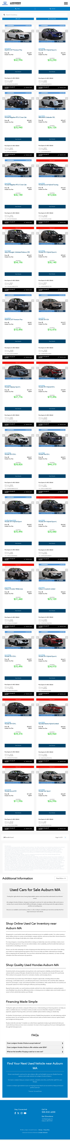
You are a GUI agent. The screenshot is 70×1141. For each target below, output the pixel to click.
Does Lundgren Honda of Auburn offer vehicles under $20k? (27, 1047)
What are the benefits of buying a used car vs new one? (25, 1052)
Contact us (10, 1085)
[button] (32, 31)
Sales (18, 8)
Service (53, 8)
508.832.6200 (29, 87)
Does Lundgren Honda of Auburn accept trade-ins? (24, 1043)
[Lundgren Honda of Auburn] (17, 3)
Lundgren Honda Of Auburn (10, 87)
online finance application (37, 1023)
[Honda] (5, 3)
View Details (18, 71)
